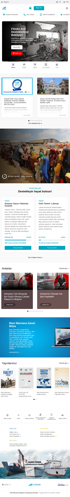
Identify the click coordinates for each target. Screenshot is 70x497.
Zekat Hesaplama (46, 434)
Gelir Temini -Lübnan (49, 203)
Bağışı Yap (13, 432)
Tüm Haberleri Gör (34, 123)
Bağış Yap (39, 7)
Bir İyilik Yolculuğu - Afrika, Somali (19, 176)
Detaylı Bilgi (16, 47)
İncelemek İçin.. (14, 352)
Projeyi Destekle (18, 248)
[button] (65, 41)
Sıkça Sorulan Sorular (47, 432)
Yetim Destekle (14, 436)
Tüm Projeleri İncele (34, 257)
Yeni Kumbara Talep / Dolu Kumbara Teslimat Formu (18, 445)
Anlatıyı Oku (9, 304)
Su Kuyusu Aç (14, 434)
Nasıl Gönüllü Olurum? (47, 436)
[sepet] (30, 8)
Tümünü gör (63, 268)
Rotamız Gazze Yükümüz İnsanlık (16, 204)
